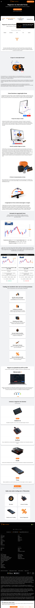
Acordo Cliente (20, 554)
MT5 (1, 550)
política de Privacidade (4, 570)
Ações (19, 538)
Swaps (19, 550)
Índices (19, 536)
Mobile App (2, 548)
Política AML (20, 556)
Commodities (20, 537)
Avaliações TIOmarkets (4, 560)
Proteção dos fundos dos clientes (6, 558)
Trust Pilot (2, 561)
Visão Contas (3, 535)
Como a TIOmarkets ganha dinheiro (6, 557)
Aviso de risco (20, 557)
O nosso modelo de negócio (5, 556)
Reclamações (3, 564)
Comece (2, 562)
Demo (1, 543)
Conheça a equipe (3, 555)
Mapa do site (27, 570)
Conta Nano (2, 536)
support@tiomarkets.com (24, 532)
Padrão (2, 537)
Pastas (19, 549)
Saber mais (24, 26)
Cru (1, 538)
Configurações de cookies (13, 570)
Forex (19, 535)
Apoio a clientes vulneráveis (5, 559)
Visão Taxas (19, 548)
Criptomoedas (20, 539)
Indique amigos (3, 567)
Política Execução (20, 555)
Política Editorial (20, 570)
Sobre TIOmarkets (3, 554)
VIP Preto (2, 539)
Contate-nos (2, 566)
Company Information (21, 558)
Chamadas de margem (21, 551)
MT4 (1, 549)
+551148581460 (15, 532)
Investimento (3, 544)
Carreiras (2, 565)
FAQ (1, 563)
